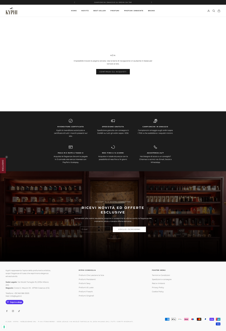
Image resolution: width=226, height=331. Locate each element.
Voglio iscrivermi (129, 229)
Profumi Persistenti (87, 279)
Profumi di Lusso (86, 287)
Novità (85, 11)
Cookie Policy (158, 291)
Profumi (115, 11)
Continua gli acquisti (113, 72)
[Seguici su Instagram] (13, 311)
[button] (3, 165)
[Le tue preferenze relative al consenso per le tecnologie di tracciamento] (4, 327)
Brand (151, 11)
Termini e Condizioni (161, 275)
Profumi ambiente (133, 11)
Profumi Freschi (86, 291)
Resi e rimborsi (158, 283)
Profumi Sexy (84, 283)
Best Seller (99, 11)
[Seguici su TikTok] (19, 311)
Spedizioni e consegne (162, 279)
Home (74, 11)
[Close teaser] (6, 157)
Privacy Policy (158, 287)
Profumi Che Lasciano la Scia (91, 275)
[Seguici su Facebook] (7, 311)
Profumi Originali (86, 296)
